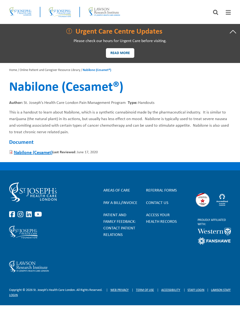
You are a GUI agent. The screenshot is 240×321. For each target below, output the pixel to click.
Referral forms (161, 190)
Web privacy (119, 290)
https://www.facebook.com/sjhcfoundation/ (13, 249)
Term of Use (145, 290)
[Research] (42, 266)
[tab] (228, 12)
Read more (120, 53)
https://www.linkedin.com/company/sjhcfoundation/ (30, 249)
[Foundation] (60, 12)
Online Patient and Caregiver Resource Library (50, 70)
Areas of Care (116, 190)
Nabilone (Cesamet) (33, 152)
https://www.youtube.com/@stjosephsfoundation (38, 249)
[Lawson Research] (104, 12)
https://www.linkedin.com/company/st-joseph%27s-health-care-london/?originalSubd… (30, 214)
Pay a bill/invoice (120, 203)
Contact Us (157, 203)
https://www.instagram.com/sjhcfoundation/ (21, 249)
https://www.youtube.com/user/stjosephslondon (38, 214)
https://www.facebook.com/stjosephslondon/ (13, 214)
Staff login (196, 290)
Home (13, 70)
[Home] (20, 12)
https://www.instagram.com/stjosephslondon (21, 214)
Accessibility (170, 290)
